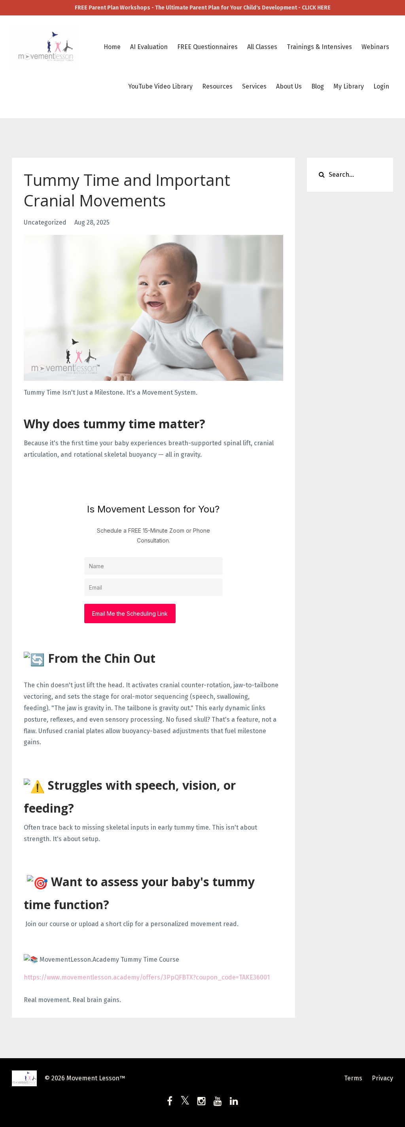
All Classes (262, 47)
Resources (217, 86)
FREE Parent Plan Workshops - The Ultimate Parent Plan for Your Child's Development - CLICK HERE (203, 7)
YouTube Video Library (160, 86)
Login (381, 86)
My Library (348, 86)
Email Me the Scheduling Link (130, 613)
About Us (289, 86)
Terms (353, 1078)
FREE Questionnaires (207, 47)
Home (112, 47)
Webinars (375, 47)
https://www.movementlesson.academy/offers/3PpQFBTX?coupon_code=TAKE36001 (147, 977)
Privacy (382, 1078)
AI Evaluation (149, 47)
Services (254, 86)
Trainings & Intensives (319, 47)
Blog (317, 86)
